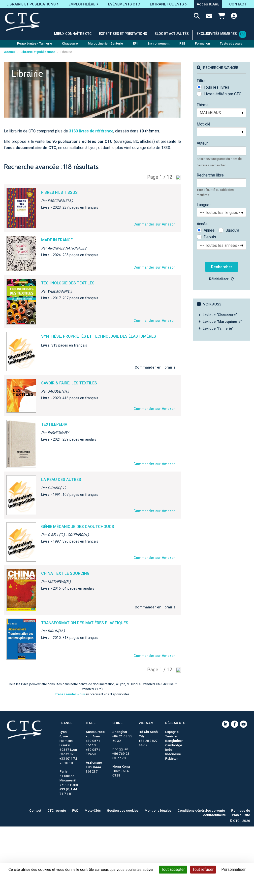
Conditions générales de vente (201, 810)
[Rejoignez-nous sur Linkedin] (225, 724)
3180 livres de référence (91, 131)
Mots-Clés (93, 810)
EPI (135, 43)
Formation (202, 43)
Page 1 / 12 (159, 177)
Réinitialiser (219, 279)
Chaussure (70, 43)
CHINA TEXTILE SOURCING (65, 573)
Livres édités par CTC (222, 94)
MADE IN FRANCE (57, 240)
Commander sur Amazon (154, 224)
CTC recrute (56, 810)
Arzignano (94, 762)
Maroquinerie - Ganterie (105, 43)
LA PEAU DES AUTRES (61, 479)
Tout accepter (173, 869)
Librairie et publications (38, 52)
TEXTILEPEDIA (54, 424)
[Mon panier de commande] (221, 17)
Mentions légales (158, 810)
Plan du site (241, 815)
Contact (35, 810)
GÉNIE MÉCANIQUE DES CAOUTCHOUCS (77, 526)
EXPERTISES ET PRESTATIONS (123, 34)
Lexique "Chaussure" (220, 315)
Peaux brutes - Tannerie (34, 43)
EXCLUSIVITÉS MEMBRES (216, 34)
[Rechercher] (196, 17)
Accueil (9, 52)
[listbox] (221, 112)
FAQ (75, 810)
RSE (182, 43)
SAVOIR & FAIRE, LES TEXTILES (69, 383)
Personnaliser (233, 869)
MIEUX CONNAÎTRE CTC (73, 34)
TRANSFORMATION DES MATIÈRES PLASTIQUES (84, 623)
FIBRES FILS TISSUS (59, 192)
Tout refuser (203, 869)
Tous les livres (216, 87)
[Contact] (209, 17)
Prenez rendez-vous (70, 694)
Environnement (158, 43)
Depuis (210, 237)
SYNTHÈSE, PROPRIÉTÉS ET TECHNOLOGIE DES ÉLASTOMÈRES (98, 336)
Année (209, 230)
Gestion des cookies (122, 810)
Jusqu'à (232, 230)
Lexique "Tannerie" (218, 328)
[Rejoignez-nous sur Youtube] (243, 724)
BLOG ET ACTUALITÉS (172, 34)
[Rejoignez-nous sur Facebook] (234, 724)
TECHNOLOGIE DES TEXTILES (68, 283)
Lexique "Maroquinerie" (222, 322)
